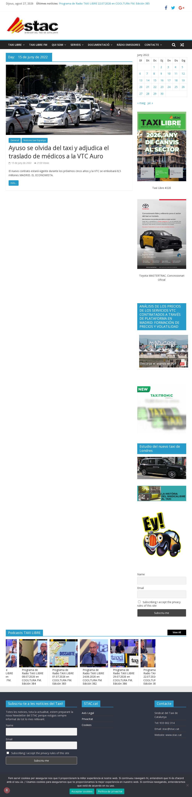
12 (183, 73)
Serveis (75, 44)
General (14, 140)
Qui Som (57, 44)
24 (168, 87)
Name (141, 574)
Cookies (87, 725)
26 (183, 87)
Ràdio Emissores (128, 44)
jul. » (150, 103)
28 (147, 93)
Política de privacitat (110, 791)
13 (140, 80)
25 (176, 87)
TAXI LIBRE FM (38, 44)
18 (176, 80)
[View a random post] (182, 44)
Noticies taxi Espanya (34, 140)
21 (147, 87)
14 (147, 80)
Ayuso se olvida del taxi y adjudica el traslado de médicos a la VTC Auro (59, 152)
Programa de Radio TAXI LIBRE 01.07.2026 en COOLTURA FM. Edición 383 (53, 676)
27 (140, 93)
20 (140, 87)
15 (154, 80)
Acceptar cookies (81, 791)
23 (162, 87)
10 (168, 73)
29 (154, 93)
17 (168, 80)
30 (162, 93)
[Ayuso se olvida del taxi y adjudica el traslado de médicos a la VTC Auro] (69, 67)
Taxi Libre (15, 44)
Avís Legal (88, 713)
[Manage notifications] (7, 790)
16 (162, 80)
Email (140, 588)
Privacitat (87, 719)
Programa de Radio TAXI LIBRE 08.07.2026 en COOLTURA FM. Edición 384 (22, 676)
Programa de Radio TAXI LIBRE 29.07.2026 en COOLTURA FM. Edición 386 (113, 676)
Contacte (152, 44)
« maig (141, 103)
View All (177, 632)
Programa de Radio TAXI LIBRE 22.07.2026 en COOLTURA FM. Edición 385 (104, 3)
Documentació (99, 44)
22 (154, 87)
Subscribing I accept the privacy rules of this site (159, 603)
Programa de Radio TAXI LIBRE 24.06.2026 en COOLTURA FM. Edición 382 (83, 676)
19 (183, 80)
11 (176, 73)
